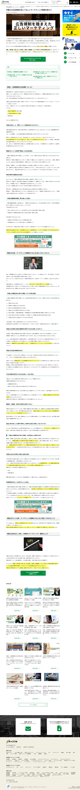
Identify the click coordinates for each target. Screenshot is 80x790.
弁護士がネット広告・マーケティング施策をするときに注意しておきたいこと (46, 72)
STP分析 (22, 773)
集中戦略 (8, 773)
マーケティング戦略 (31, 773)
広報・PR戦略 (66, 773)
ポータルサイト (9, 760)
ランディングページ (18, 761)
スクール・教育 (13, 753)
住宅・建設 (68, 752)
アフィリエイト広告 (58, 760)
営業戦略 (73, 773)
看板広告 (50, 767)
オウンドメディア (54, 759)
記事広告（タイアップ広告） (70, 760)
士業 (7, 753)
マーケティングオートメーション (39, 761)
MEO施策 (14, 759)
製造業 (62, 752)
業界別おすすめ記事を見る (29, 747)
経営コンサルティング (29, 752)
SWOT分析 (32, 772)
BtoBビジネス (9, 752)
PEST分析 (14, 772)
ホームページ (9, 761)
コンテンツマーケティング (43, 759)
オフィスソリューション (41, 752)
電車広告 (56, 767)
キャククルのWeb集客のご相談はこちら (32, 573)
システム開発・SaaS (18, 752)
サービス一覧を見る (10, 747)
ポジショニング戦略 (41, 773)
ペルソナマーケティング (57, 775)
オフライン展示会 (36, 767)
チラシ (21, 767)
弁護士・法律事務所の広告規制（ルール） (18, 72)
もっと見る (33, 705)
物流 (74, 752)
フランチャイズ (55, 752)
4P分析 (48, 773)
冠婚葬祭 (40, 753)
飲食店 (45, 753)
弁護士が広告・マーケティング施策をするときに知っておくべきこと (20, 75)
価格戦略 (14, 775)
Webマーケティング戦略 (37, 775)
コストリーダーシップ (64, 772)
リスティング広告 (47, 760)
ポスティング (28, 767)
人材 (49, 752)
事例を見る (19, 747)
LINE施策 (26, 759)
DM (17, 767)
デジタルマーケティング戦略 (24, 775)
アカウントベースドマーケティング (31, 776)
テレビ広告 (72, 767)
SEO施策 (8, 759)
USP (56, 772)
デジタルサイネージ (10, 767)
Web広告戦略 (47, 775)
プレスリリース (52, 761)
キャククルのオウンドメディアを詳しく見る (32, 59)
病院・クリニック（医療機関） (25, 753)
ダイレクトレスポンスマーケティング (13, 776)
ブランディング (15, 773)
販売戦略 (8, 775)
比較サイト (17, 760)
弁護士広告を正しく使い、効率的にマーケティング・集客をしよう (46, 77)
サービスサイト (27, 761)
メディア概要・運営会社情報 (12, 781)
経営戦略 (8, 772)
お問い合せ (75, 2)
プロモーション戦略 (57, 773)
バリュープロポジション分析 (47, 772)
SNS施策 (20, 759)
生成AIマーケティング (44, 776)
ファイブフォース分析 (23, 772)
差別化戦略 (73, 772)
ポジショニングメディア (65, 759)
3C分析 (37, 772)
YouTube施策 (33, 759)
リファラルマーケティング (36, 760)
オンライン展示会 (25, 760)
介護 (35, 753)
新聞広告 (44, 767)
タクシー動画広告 (64, 767)
